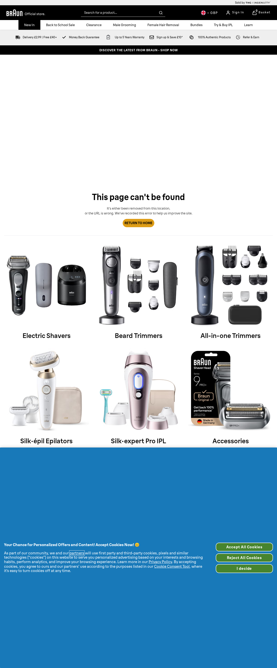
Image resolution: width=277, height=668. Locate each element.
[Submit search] (161, 13)
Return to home (138, 223)
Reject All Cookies (244, 557)
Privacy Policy (160, 561)
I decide (244, 568)
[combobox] (123, 13)
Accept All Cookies (244, 547)
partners (77, 553)
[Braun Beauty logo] (25, 12)
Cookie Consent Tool (172, 566)
